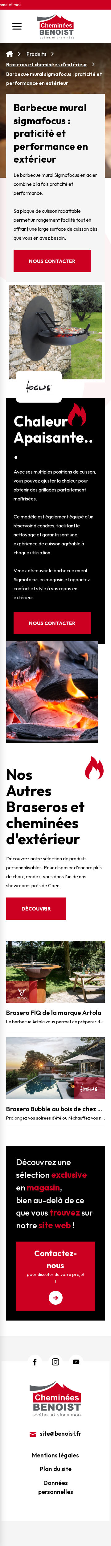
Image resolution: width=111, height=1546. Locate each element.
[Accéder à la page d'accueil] (9, 54)
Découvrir (36, 909)
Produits (37, 54)
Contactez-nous (55, 1266)
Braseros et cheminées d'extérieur (46, 64)
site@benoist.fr (60, 1433)
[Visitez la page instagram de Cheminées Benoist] (55, 1362)
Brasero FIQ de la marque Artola (53, 1012)
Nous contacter (52, 261)
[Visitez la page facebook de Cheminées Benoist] (35, 1362)
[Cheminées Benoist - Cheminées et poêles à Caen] (55, 26)
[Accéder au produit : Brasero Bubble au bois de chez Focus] (55, 1068)
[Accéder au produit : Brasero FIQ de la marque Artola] (55, 972)
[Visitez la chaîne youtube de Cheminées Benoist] (76, 1362)
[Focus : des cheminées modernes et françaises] (38, 386)
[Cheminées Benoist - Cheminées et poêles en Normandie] (55, 1398)
